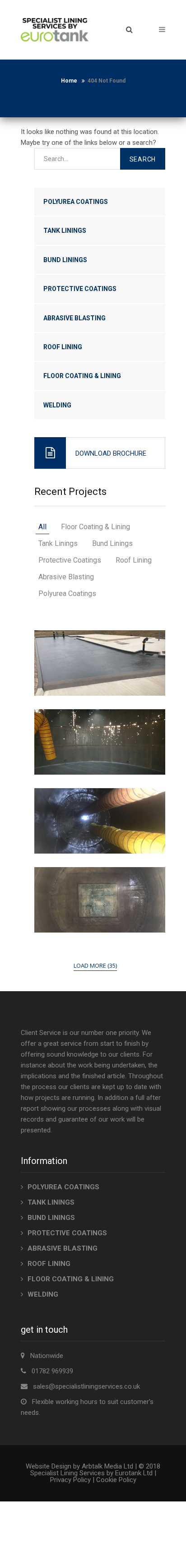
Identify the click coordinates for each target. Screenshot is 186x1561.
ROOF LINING (62, 347)
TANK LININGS (64, 230)
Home (69, 81)
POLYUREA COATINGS (75, 201)
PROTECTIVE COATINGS (79, 288)
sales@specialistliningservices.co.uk (86, 1386)
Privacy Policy (70, 1480)
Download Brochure (110, 453)
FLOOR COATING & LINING (82, 375)
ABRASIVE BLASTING (74, 318)
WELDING (57, 405)
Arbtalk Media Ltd (107, 1466)
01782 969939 (52, 1371)
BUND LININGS (65, 259)
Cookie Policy (116, 1480)
